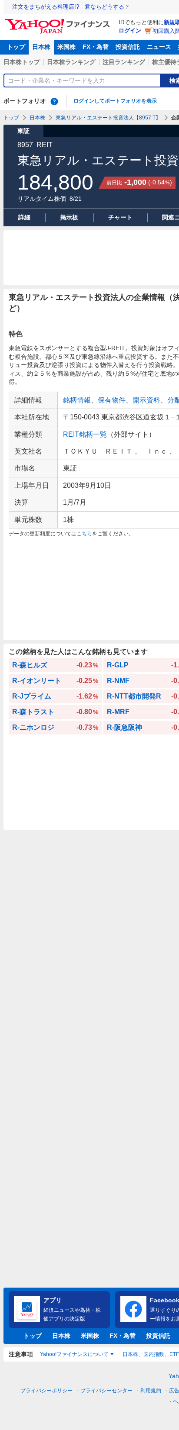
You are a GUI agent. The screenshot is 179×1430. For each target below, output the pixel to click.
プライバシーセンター (106, 1391)
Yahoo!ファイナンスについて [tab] (74, 1354)
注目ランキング (124, 61)
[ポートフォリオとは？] (54, 101)
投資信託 (128, 46)
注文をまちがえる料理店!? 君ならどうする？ (71, 6)
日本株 (41, 46)
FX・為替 (96, 46)
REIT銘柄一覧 (85, 434)
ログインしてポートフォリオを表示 (115, 101)
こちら (84, 534)
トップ (16, 46)
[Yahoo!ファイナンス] (58, 21)
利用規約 (150, 1391)
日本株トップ (21, 61)
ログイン (130, 30)
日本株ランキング (71, 61)
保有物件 (112, 400)
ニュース (159, 46)
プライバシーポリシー (46, 1391)
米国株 (66, 46)
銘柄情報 (77, 400)
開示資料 (146, 400)
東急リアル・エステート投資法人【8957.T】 (108, 118)
